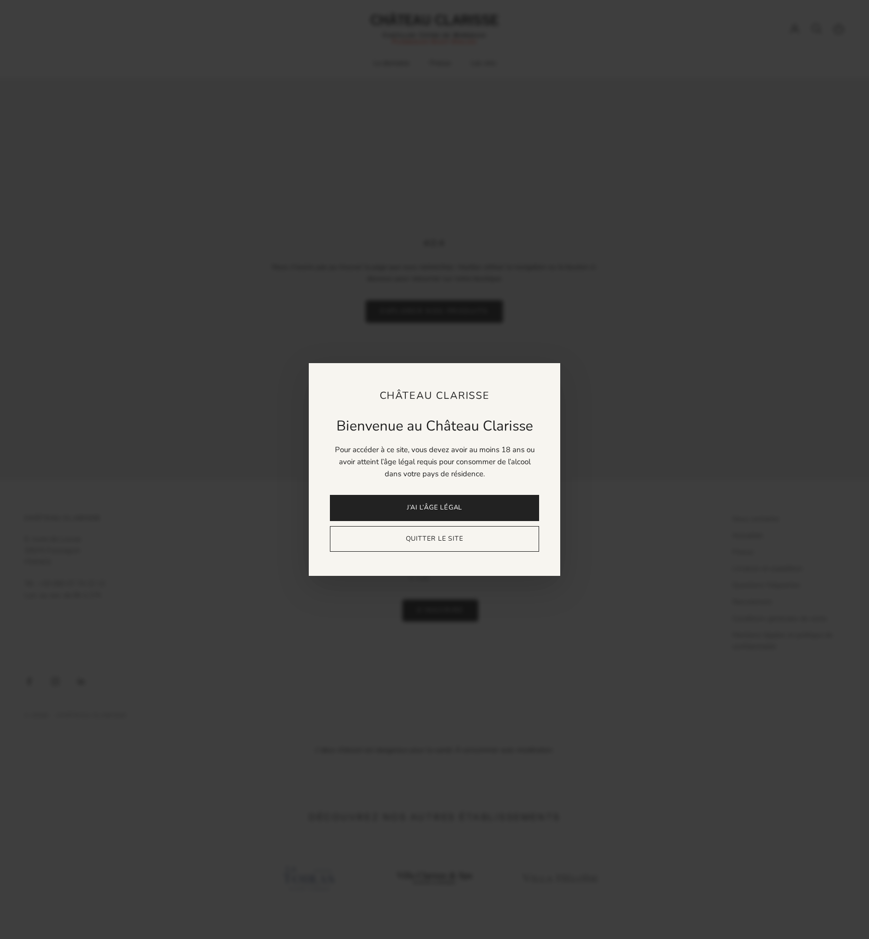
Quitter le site (435, 538)
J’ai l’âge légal (434, 507)
